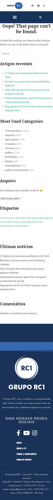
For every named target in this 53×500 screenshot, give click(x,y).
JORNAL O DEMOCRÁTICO (27, 454)
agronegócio (12, 139)
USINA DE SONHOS (24, 459)
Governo (9, 148)
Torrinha (17, 226)
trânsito (25, 226)
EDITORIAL (11, 157)
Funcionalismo (6, 226)
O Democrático (13, 131)
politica (9, 152)
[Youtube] (38, 6)
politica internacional (16, 170)
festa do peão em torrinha (31, 222)
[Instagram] (44, 6)
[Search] (22, 54)
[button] (14, 17)
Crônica (3, 222)
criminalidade (12, 165)
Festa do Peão (13, 222)
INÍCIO (19, 442)
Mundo (9, 161)
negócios (10, 135)
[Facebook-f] (18, 433)
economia (10, 144)
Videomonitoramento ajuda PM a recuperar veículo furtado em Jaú (28, 100)
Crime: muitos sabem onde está (39, 218)
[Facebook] (32, 6)
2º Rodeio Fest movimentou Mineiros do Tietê (24, 256)
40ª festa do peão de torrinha (12, 218)
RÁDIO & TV (21, 448)
